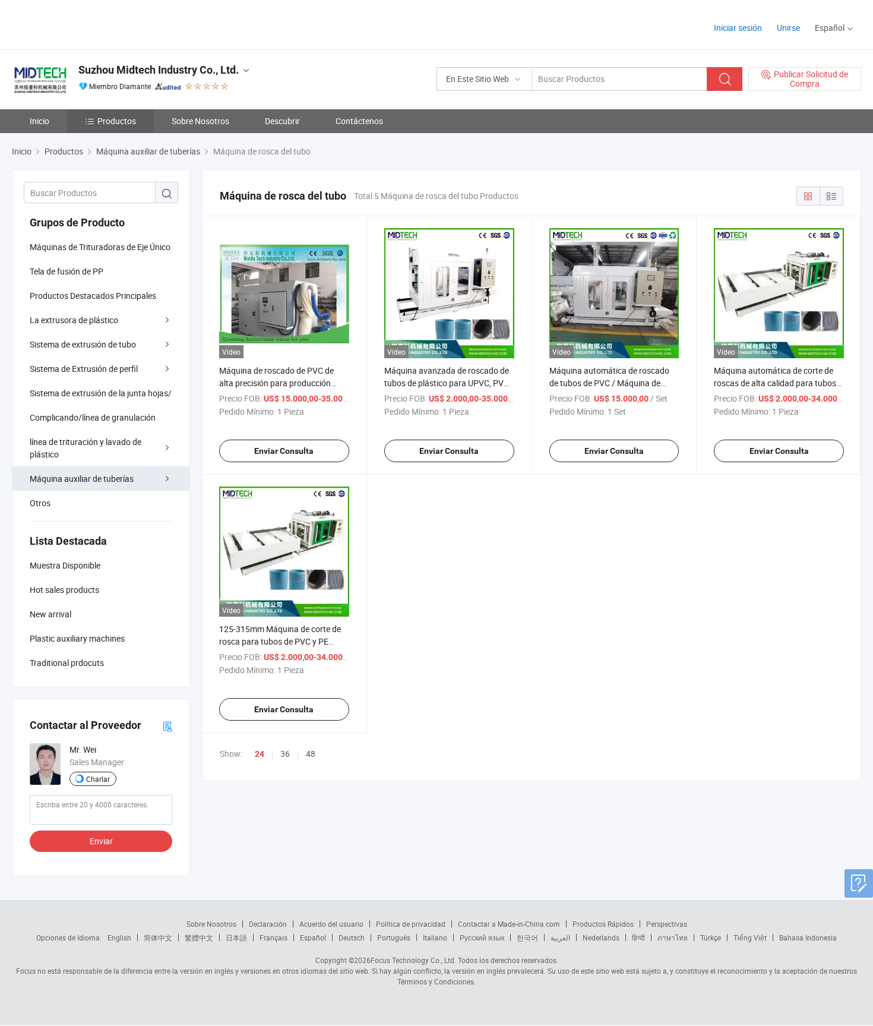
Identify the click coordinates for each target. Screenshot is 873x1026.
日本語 (236, 937)
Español (313, 937)
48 (310, 753)
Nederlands (601, 937)
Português (393, 937)
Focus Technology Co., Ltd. (413, 960)
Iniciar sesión (738, 27)
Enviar (101, 841)
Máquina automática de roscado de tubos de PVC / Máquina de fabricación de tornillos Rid (609, 383)
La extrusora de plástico (74, 320)
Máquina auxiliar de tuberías (82, 478)
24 (259, 754)
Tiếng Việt (750, 937)
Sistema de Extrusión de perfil (84, 368)
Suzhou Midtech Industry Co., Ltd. (158, 70)
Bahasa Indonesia (808, 937)
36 (285, 753)
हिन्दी (638, 937)
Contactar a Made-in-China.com (509, 924)
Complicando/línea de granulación (93, 417)
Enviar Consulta (284, 451)
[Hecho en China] (88, 23)
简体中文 (158, 937)
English (119, 937)
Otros (40, 503)
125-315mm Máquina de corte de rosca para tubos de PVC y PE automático (280, 641)
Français (273, 937)
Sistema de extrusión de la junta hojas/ (101, 393)
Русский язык (482, 937)
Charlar (98, 779)
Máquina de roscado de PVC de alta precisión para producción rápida (276, 383)
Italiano (435, 937)
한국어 (527, 937)
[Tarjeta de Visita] (167, 726)
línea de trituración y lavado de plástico (85, 448)
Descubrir (282, 121)
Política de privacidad (410, 924)
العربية (560, 937)
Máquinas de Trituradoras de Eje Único (100, 246)
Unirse (788, 27)
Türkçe (710, 937)
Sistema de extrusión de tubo (83, 344)
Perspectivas (666, 924)
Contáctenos (359, 121)
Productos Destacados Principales (93, 295)
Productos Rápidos (603, 924)
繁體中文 (199, 937)
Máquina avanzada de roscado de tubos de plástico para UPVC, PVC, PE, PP (447, 383)
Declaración (268, 924)
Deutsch (352, 937)
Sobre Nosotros (200, 121)
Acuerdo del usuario (331, 924)
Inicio (39, 121)
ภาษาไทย (672, 937)
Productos (116, 121)
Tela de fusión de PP (66, 271)
